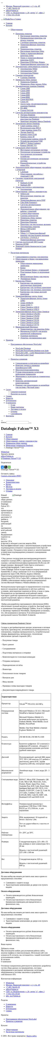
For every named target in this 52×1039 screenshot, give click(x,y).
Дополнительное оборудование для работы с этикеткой (34, 210)
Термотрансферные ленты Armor (29, 296)
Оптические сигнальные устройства (35, 152)
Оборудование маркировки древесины (31, 264)
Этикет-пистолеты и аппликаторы (29, 187)
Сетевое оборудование (29, 213)
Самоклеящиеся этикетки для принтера (31, 257)
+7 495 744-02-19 (13, 8)
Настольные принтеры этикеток (33, 36)
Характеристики (12, 482)
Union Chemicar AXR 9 (29, 309)
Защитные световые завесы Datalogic (35, 121)
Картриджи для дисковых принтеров (35, 290)
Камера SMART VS (28, 145)
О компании (11, 403)
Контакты (10, 416)
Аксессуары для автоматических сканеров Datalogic (33, 105)
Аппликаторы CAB (28, 71)
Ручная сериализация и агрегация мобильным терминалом (29, 373)
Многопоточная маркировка (27, 370)
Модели (9, 487)
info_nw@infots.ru (13, 996)
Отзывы (14, 411)
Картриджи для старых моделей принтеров (33, 293)
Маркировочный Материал (26, 327)
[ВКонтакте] (2, 467)
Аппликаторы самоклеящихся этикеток (31, 67)
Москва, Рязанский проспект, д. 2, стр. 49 (23, 6)
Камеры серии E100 (28, 134)
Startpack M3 (25, 185)
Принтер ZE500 (22, 244)
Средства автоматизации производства (31, 113)
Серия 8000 (25, 97)
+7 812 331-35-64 (13, 15)
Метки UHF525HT (28, 229)
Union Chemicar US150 (29, 320)
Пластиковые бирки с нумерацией (34, 270)
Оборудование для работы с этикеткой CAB (31, 175)
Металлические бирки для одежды (34, 276)
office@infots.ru (12, 10)
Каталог (9, 25)
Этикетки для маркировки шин (33, 338)
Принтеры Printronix (28, 222)
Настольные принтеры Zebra (32, 51)
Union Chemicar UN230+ (30, 314)
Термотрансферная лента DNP (32, 200)
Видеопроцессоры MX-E (30, 128)
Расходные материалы (15, 1032)
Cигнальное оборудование (26, 148)
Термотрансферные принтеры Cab (34, 64)
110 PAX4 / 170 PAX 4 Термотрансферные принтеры (32, 239)
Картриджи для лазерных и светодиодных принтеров (31, 284)
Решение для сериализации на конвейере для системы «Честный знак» (32, 386)
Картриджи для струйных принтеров (35, 287)
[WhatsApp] (9, 467)
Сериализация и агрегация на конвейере (32, 363)
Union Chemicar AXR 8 (29, 307)
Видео (8, 484)
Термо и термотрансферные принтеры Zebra (31, 54)
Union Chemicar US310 (29, 323)
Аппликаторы (26, 189)
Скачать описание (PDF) (11, 476)
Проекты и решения (14, 1021)
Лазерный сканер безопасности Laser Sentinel (30, 247)
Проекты (9, 340)
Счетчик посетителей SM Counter (29, 242)
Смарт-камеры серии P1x (30, 130)
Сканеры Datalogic (28, 77)
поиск (3, 422)
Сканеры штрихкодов (24, 75)
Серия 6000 (25, 95)
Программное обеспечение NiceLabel (21, 1019)
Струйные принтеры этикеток (32, 42)
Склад (8, 390)
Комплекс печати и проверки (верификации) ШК (27, 366)
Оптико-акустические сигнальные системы (34, 160)
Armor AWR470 (26, 303)
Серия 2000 (25, 91)
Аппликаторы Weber (28, 69)
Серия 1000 (25, 88)
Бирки (23, 268)
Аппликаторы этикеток (30, 227)
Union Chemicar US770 (29, 325)
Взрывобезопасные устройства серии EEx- (33, 164)
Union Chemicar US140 (29, 318)
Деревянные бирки (28, 279)
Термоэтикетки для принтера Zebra (34, 329)
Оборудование (12, 1030)
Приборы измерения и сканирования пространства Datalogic (35, 118)
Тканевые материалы (29, 336)
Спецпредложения (18, 392)
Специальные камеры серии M (33, 139)
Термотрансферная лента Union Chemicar (32, 312)
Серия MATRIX (26, 99)
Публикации (11, 400)
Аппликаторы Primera (29, 73)
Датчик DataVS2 (27, 132)
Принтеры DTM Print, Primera (32, 62)
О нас (13, 405)
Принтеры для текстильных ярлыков (35, 224)
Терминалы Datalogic (29, 82)
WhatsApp (5, 452)
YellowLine (24, 194)
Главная (9, 23)
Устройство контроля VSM (31, 141)
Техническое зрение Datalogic (27, 124)
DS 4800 (23, 108)
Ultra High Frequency (28, 202)
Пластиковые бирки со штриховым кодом (34, 273)
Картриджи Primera (23, 281)
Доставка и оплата (18, 409)
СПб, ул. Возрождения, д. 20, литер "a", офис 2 (25, 13)
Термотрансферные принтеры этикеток (32, 46)
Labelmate (24, 172)
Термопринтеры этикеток (30, 49)
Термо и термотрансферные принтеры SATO (31, 59)
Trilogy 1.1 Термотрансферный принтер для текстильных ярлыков (34, 234)
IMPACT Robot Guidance (30, 143)
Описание (10, 480)
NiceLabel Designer (23, 348)
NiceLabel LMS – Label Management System (33, 353)
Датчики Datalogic (27, 115)
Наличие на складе (18, 394)
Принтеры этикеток (23, 34)
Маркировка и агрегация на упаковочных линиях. (32, 377)
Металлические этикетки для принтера (32, 197)
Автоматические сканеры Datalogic (30, 86)
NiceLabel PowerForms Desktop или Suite (32, 351)
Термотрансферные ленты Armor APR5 (33, 299)
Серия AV (24, 102)
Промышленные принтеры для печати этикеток (33, 39)
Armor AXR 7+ (26, 305)
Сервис (9, 396)
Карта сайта (32, 1036)
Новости (9, 398)
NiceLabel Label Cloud (24, 355)
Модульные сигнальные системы (34, 150)
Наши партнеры (17, 407)
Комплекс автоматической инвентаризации (26, 382)
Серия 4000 (25, 93)
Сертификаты (16, 414)
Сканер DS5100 (26, 110)
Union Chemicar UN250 (29, 316)
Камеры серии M (27, 137)
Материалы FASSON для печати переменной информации (33, 332)
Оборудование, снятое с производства (31, 191)
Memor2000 (25, 231)
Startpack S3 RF (26, 183)
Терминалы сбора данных (26, 80)
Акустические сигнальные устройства (31, 155)
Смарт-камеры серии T (29, 126)
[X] (5, 467)
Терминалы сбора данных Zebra (33, 84)
